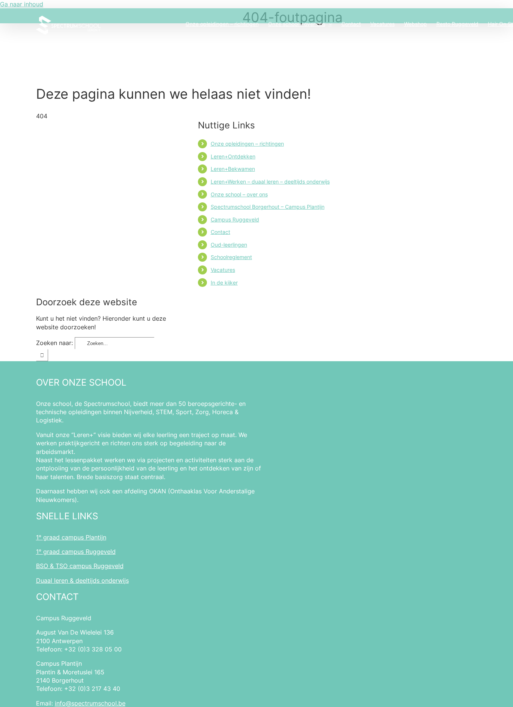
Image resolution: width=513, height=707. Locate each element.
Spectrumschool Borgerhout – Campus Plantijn (267, 207)
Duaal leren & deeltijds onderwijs (82, 580)
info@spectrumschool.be (90, 703)
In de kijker (224, 282)
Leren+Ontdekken (233, 156)
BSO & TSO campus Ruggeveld (80, 566)
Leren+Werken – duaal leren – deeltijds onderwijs (270, 181)
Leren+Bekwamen (233, 169)
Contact (220, 232)
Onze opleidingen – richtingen (247, 143)
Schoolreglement (231, 257)
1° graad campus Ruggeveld (76, 551)
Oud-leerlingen (229, 244)
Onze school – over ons (239, 194)
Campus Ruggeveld (235, 219)
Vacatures (223, 270)
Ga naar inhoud (21, 4)
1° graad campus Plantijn (71, 537)
